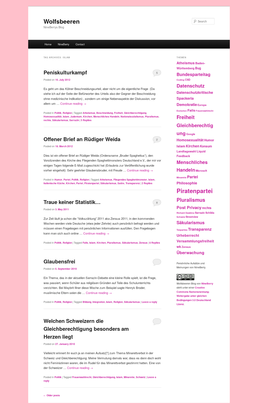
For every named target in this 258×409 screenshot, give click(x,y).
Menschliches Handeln (106, 116)
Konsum (206, 146)
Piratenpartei (91, 183)
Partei (66, 179)
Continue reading (73, 103)
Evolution (182, 110)
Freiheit (118, 113)
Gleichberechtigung (135, 113)
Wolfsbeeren (62, 21)
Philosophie (187, 183)
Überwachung (190, 252)
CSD (187, 79)
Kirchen (87, 116)
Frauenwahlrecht (82, 377)
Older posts (52, 395)
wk (179, 246)
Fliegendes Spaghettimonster (130, 179)
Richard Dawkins (185, 212)
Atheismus (89, 113)
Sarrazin (74, 120)
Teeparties (182, 229)
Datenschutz (191, 85)
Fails (85, 242)
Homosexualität (53, 116)
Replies (86, 120)
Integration (99, 302)
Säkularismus (60, 120)
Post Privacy (189, 207)
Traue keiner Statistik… (72, 202)
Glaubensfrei (59, 261)
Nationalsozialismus (132, 116)
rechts (47, 120)
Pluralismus (152, 116)
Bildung (87, 302)
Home (48, 44)
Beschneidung (104, 113)
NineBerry (63, 44)
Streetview (192, 217)
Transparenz (133, 183)
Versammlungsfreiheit (195, 241)
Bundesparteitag (193, 74)
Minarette (129, 377)
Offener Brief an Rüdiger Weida (82, 139)
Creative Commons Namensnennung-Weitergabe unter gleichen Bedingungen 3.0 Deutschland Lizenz (194, 296)
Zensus (143, 242)
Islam (66, 116)
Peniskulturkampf (65, 72)
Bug (198, 68)
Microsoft (201, 170)
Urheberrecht (188, 235)
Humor (58, 179)
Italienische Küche (54, 183)
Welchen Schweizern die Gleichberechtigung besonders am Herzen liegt (86, 328)
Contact (80, 44)
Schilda (209, 213)
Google (190, 134)
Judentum (76, 116)
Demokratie (187, 104)
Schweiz (140, 377)
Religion (67, 113)
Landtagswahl (186, 151)
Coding (180, 79)
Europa (202, 105)
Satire (121, 183)
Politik (57, 113)
